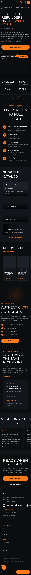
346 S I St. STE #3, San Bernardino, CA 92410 (14, 497)
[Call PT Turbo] (21, 2)
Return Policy (14, 561)
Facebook (21, 505)
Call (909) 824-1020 (15, 484)
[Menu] (28, 2)
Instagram (9, 505)
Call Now (8, 572)
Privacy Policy (6, 561)
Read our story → (7, 376)
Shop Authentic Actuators (10, 340)
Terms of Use (21, 561)
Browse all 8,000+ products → (15, 237)
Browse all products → (9, 251)
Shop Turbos (15, 53)
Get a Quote (23, 572)
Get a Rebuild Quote (15, 47)
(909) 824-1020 (11, 400)
